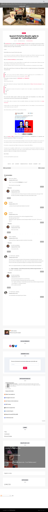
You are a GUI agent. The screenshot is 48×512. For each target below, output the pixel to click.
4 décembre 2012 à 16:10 (13, 180)
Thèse (5, 431)
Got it (27, 6)
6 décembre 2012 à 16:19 (13, 293)
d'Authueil (20, 182)
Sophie (11, 202)
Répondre (41, 186)
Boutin (24, 33)
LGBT (13, 163)
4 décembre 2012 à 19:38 (13, 238)
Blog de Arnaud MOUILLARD (12, 414)
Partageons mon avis (10, 397)
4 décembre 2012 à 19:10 (15, 227)
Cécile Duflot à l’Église (20, 43)
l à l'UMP (11, 136)
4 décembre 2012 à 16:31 (15, 191)
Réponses (10, 187)
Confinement (6, 434)
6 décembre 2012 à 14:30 (13, 257)
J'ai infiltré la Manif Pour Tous (12, 448)
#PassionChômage (8, 436)
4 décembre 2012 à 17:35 (13, 203)
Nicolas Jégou (13, 178)
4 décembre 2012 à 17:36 (13, 214)
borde (9, 136)
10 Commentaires (29, 40)
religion (30, 163)
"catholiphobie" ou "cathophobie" (23, 78)
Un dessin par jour (9, 417)
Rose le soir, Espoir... (14, 383)
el (7, 102)
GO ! (25, 367)
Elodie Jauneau (15, 190)
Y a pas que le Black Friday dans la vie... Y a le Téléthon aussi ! (20, 462)
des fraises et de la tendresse (12, 400)
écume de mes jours (10, 382)
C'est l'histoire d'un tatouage (12, 455)
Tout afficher (44, 420)
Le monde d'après (9, 411)
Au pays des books (10, 390)
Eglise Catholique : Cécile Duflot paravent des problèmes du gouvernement (26, 268)
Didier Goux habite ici (10, 394)
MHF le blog (8, 404)
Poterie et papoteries (10, 407)
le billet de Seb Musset (11, 59)
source (26, 76)
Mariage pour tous (24, 163)
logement (17, 163)
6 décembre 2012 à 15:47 (15, 276)
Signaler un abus (8, 473)
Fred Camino (12, 236)
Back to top (41, 510)
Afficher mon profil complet (15, 332)
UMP (39, 163)
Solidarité (35, 163)
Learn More (22, 6)
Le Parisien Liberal (14, 255)
